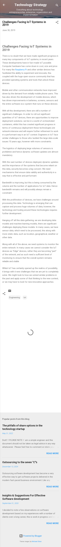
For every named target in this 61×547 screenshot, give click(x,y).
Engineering (14, 297)
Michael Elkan (37, 541)
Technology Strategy (30, 5)
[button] (57, 23)
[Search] (57, 5)
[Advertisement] (30, 388)
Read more (52, 453)
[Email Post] (9, 291)
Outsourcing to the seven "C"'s (19, 462)
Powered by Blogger (32, 536)
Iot (25, 297)
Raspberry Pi (21, 69)
